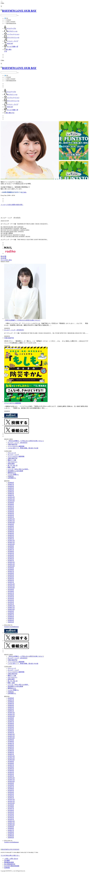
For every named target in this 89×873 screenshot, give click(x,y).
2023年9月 (11, 546)
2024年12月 (11, 519)
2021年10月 (11, 587)
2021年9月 (11, 589)
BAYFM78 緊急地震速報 (11, 866)
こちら (24, 192)
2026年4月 (11, 490)
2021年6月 (11, 595)
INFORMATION (11, 23)
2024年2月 (11, 537)
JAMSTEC (11, 476)
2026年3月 (11, 491)
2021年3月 (11, 600)
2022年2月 (11, 580)
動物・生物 (11, 467)
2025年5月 (11, 510)
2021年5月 (11, 596)
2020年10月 (11, 609)
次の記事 (3, 258)
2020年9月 (11, 611)
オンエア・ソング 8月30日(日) (14, 330)
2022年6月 (11, 573)
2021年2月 (11, 602)
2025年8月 (11, 504)
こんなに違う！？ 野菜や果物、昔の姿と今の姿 (23, 448)
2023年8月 (11, 548)
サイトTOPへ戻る (6, 260)
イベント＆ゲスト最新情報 (12, 403)
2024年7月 (11, 528)
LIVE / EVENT (10, 22)
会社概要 (7, 860)
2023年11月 (11, 542)
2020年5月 (11, 618)
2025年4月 (11, 511)
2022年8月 (11, 569)
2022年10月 (11, 566)
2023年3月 (11, 557)
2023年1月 (11, 560)
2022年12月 (11, 562)
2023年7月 (11, 549)
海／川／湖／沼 (12, 465)
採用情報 (7, 867)
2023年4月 (11, 555)
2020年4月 (11, 620)
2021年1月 (11, 604)
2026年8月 (11, 482)
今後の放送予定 (9, 338)
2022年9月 (11, 567)
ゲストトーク (12, 453)
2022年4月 (11, 577)
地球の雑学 (11, 463)
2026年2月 (11, 493)
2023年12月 (11, 540)
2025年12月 (11, 497)
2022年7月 (11, 571)
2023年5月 (11, 553)
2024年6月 (11, 529)
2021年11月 (11, 586)
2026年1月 (11, 495)
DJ (7, 18)
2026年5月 (11, 488)
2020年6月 (11, 616)
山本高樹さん (12, 478)
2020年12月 (11, 605)
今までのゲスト (12, 462)
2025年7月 (11, 506)
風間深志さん (12, 472)
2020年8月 (11, 613)
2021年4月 (11, 598)
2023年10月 (11, 544)
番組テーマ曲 (12, 460)
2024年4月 (11, 533)
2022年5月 (11, 575)
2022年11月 (11, 564)
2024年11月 (11, 520)
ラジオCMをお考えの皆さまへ (10, 855)
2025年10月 (11, 500)
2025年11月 (11, 499)
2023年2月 (11, 558)
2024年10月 (11, 522)
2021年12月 (11, 584)
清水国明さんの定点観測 (15, 471)
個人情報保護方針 (9, 864)
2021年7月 (11, 593)
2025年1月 (11, 517)
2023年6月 (11, 551)
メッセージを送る (6, 204)
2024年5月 (11, 531)
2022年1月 (11, 582)
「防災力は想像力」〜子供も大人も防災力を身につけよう (22, 320)
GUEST (8, 20)
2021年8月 (11, 591)
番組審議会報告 (9, 862)
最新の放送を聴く (17, 204)
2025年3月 (11, 513)
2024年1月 (11, 538)
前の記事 (3, 256)
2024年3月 (11, 535)
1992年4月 (11, 622)
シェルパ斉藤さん (13, 474)
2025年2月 (11, 515)
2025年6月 (11, 508)
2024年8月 (11, 526)
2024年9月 (11, 524)
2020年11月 (11, 607)
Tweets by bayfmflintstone (11, 626)
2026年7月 (11, 484)
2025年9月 (11, 502)
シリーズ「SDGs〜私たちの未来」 (18, 469)
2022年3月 (11, 578)
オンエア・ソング (13, 454)
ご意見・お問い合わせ (11, 858)
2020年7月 (11, 615)
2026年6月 (11, 486)
